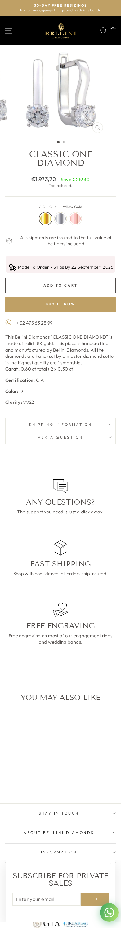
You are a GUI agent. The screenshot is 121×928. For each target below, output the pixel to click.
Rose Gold (75, 218)
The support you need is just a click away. (60, 512)
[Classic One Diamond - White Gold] (26, 782)
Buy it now (61, 304)
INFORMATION (59, 852)
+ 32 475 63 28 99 (34, 323)
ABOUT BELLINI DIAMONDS (59, 832)
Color (60, 206)
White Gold (60, 218)
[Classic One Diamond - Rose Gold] (33, 782)
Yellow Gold (45, 218)
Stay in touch (59, 813)
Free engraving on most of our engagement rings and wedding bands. (61, 639)
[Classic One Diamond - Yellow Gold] (19, 782)
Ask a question (60, 437)
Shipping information (60, 424)
